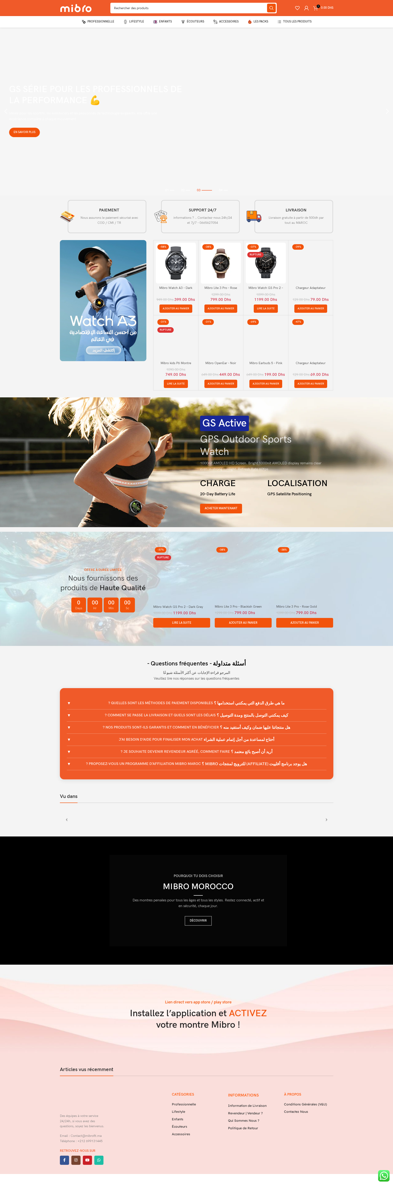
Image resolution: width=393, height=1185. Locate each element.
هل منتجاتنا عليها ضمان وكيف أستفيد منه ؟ (196, 727)
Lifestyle (178, 1112)
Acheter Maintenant (221, 508)
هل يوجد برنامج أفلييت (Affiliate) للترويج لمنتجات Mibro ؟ (196, 763)
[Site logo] (76, 8)
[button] (5, 111)
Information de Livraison (247, 1106)
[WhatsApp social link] (98, 1160)
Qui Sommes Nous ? (243, 1121)
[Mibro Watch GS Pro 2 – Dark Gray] (266, 262)
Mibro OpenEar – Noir (220, 363)
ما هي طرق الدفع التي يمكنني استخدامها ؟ (196, 703)
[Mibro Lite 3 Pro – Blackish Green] (243, 573)
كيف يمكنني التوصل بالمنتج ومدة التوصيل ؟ (196, 715)
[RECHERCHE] (271, 8)
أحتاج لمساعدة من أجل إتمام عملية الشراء (196, 739)
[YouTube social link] (87, 1160)
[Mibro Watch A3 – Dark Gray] (176, 262)
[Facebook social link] (64, 1160)
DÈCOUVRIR (198, 920)
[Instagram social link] (76, 1160)
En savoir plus (19, 133)
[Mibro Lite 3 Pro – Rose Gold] (221, 262)
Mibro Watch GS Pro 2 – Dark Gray (178, 607)
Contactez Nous (296, 1112)
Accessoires (181, 1134)
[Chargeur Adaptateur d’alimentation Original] (311, 262)
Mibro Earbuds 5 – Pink (265, 363)
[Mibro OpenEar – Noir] (221, 338)
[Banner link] (103, 300)
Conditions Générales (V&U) (305, 1104)
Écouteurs (179, 1126)
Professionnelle (184, 1104)
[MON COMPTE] (306, 8)
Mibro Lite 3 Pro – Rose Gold (296, 607)
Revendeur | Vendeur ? (245, 1113)
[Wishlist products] (297, 8)
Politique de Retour (243, 1128)
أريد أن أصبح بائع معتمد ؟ (197, 751)
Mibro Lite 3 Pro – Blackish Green (238, 607)
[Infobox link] (103, 216)
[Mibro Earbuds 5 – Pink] (266, 338)
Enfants (177, 1119)
